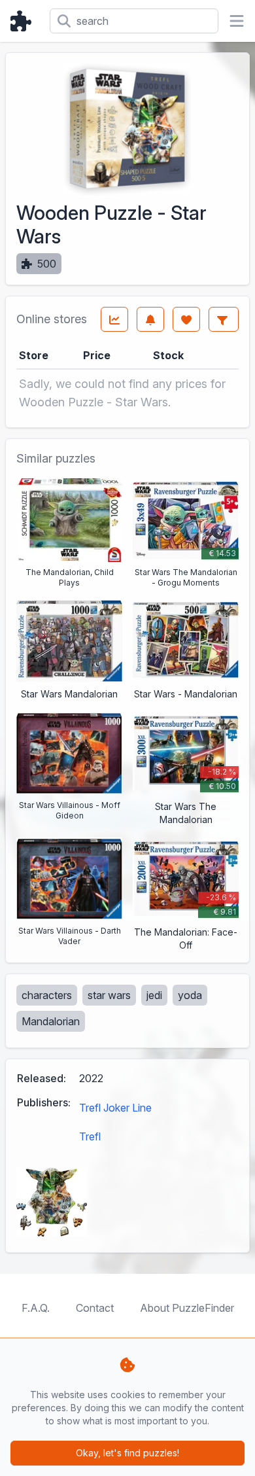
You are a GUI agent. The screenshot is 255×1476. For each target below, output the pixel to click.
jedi (154, 995)
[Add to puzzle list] (186, 319)
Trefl (90, 1136)
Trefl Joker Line (115, 1107)
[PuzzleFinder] (24, 21)
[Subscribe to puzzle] (150, 319)
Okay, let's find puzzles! (127, 1452)
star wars (109, 995)
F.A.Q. (36, 1307)
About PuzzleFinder (187, 1307)
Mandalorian (51, 1021)
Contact (95, 1307)
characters (47, 995)
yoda (190, 995)
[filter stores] (224, 319)
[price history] (114, 319)
